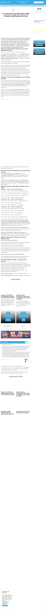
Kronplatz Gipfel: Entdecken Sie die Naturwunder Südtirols (7, 413)
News (4, 328)
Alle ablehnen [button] (5, 603)
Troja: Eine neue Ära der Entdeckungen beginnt (23, 412)
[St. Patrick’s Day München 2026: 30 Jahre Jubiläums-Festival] (16, 27)
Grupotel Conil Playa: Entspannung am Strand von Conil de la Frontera (7, 296)
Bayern (7, 328)
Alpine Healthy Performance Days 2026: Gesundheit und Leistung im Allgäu (23, 297)
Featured (11, 328)
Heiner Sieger (17, 9)
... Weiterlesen (8, 305)
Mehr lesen (4, 600)
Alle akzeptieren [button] (5, 605)
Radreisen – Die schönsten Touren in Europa (39, 18)
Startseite (23, 327)
